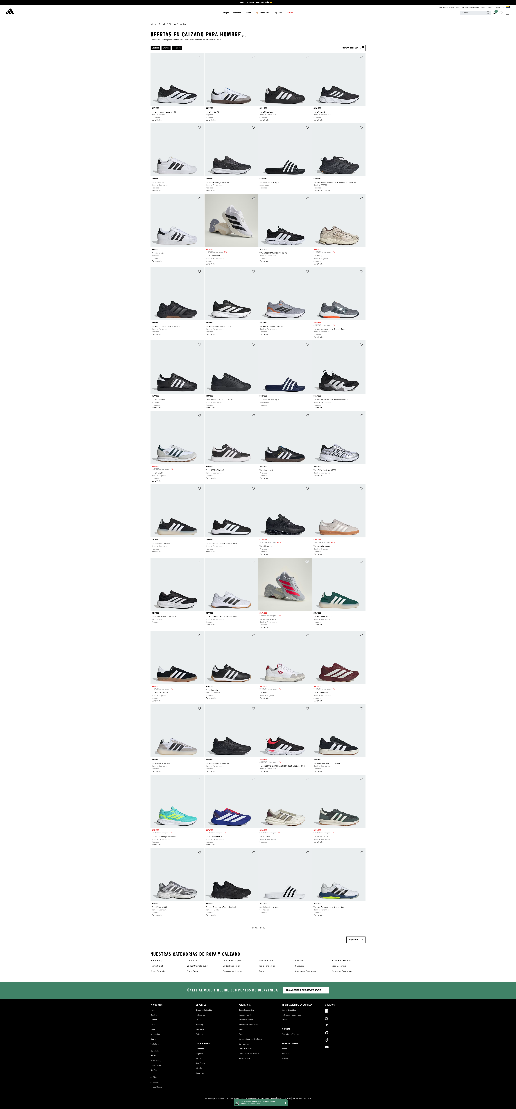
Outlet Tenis (192, 961)
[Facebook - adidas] (345, 1011)
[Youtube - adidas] (345, 1047)
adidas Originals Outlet (197, 966)
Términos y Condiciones (215, 1098)
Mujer (226, 13)
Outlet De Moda (157, 971)
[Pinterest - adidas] (345, 1033)
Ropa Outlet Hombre (232, 971)
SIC (305, 1098)
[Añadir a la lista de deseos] (199, 57)
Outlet (290, 13)
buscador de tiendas (446, 7)
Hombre (237, 13)
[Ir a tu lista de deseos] (501, 13)
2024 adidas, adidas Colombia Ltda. (258, 1105)
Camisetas (300, 961)
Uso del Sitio (297, 1098)
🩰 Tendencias (262, 13)
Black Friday (156, 961)
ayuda (458, 7)
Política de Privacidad (267, 1098)
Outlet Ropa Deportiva (233, 961)
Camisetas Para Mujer (342, 971)
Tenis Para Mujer (267, 966)
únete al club (499, 7)
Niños (248, 13)
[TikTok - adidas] (345, 1040)
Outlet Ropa (192, 971)
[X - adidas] (345, 1025)
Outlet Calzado (266, 961)
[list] (244, 48)
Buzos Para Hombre (341, 961)
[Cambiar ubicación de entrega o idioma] (508, 7)
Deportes (278, 13)
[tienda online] (9, 11)
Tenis (261, 971)
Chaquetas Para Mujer (305, 971)
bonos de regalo (486, 7)
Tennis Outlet (156, 966)
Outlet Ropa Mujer (231, 966)
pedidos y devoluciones (470, 7)
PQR (309, 1098)
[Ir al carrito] (507, 13)
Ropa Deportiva (339, 966)
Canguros (299, 966)
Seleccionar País (284, 1098)
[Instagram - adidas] (345, 1018)
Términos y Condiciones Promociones (241, 1098)
